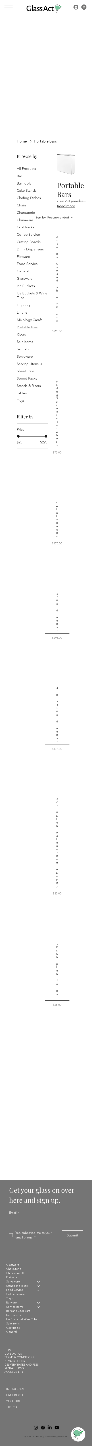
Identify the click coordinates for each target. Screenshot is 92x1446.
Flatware (11, 1277)
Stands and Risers (17, 1286)
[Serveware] (38, 1282)
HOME (8, 1350)
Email (14, 1213)
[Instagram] (35, 1427)
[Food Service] (38, 1290)
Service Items (14, 1307)
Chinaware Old (15, 1273)
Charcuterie (13, 1269)
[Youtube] (56, 1427)
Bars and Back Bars (18, 1311)
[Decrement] (54, 340)
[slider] (18, 436)
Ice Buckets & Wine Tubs (21, 1319)
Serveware (13, 1281)
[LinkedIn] (49, 1427)
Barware (11, 1302)
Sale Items (12, 1323)
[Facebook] (42, 1427)
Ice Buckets (13, 1315)
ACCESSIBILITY (13, 1372)
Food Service (14, 1290)
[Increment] (59, 340)
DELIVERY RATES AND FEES (21, 1365)
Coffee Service (15, 1294)
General (11, 1332)
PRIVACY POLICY (14, 1361)
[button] (84, 7)
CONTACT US (13, 1354)
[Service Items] (38, 1307)
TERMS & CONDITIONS (19, 1357)
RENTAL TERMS (14, 1368)
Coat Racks (13, 1328)
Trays (9, 1298)
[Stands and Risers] (38, 1286)
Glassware (12, 1265)
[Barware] (38, 1303)
